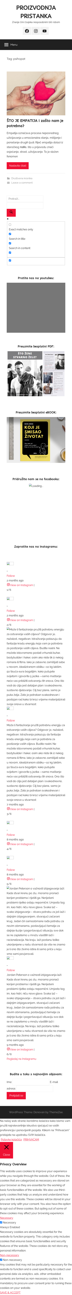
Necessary (9, 1222)
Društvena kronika (21, 178)
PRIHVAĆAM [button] (31, 1139)
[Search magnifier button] (11, 213)
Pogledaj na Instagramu (21, 1058)
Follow (11, 575)
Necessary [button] (6, 1217)
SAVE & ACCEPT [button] (10, 1292)
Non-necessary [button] (9, 1255)
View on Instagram (21, 585)
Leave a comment (22, 182)
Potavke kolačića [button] (11, 1139)
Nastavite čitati (17, 165)
